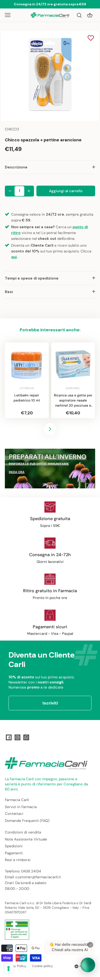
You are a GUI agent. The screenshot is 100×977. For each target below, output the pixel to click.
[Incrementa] (28, 191)
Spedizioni (14, 846)
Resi (9, 291)
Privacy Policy (15, 966)
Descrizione (16, 167)
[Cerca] (79, 15)
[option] (50, 76)
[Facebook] (9, 737)
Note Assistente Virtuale (26, 839)
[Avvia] (88, 965)
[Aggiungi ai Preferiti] (91, 38)
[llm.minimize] (90, 945)
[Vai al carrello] (90, 15)
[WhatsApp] (26, 737)
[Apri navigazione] (7, 15)
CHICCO (12, 129)
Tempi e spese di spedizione (31, 278)
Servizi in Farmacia (21, 806)
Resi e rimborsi (18, 859)
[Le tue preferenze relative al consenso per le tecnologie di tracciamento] (8, 968)
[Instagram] (17, 737)
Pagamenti (14, 853)
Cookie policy (42, 966)
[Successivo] (50, 429)
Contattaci (14, 813)
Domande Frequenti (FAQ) (27, 820)
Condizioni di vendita (23, 832)
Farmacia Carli (17, 799)
